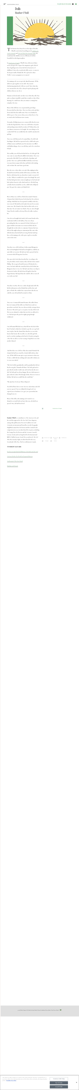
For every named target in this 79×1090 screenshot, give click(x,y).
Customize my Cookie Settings (59, 1078)
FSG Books (29, 1010)
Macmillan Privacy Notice (11, 1080)
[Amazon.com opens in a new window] (46, 438)
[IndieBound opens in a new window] (63, 438)
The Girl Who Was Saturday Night (26, 53)
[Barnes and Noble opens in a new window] (55, 438)
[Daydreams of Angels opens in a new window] (56, 422)
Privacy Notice (48, 1010)
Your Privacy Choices (55, 1010)
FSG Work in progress (64, 4)
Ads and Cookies (34, 1010)
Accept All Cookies (58, 1086)
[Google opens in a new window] (46, 442)
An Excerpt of (15, 461)
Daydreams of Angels (13, 63)
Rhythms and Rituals (12, 466)
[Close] (76, 1082)
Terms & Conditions (41, 1010)
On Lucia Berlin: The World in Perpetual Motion (20, 456)
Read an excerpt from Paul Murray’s (22, 451)
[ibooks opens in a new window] (55, 442)
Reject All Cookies (58, 1082)
